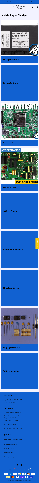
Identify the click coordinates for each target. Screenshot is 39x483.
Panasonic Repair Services (12, 249)
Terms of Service (9, 457)
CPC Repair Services (10, 60)
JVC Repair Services (10, 211)
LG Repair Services (9, 83)
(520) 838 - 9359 (10, 424)
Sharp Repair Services (10, 348)
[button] (2, 7)
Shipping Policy (9, 448)
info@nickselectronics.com (13, 428)
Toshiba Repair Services (11, 371)
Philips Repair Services (11, 288)
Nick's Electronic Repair (17, 480)
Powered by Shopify (26, 480)
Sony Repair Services (10, 188)
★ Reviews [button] (37, 243)
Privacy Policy (8, 452)
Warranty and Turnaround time (13, 440)
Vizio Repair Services (10, 143)
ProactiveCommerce (24, 469)
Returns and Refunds (10, 444)
